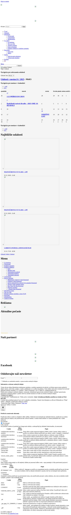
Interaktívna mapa (9, 290)
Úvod (5, 31)
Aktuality (6, 33)
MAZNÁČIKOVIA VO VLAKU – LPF (16, 172)
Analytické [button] (4, 472)
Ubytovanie (11, 36)
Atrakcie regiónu (12, 45)
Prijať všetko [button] (11, 403)
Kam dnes (7, 50)
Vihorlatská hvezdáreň (14, 272)
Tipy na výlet (11, 44)
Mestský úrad (11, 270)
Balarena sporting (12, 287)
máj (5, 86)
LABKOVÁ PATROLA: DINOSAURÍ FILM (17, 248)
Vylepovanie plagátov (13, 58)
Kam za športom (12, 47)
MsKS (9, 53)
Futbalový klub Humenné (15, 281)
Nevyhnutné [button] (4, 421)
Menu (2, 64)
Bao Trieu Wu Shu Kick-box (15, 286)
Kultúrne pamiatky (9, 266)
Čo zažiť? (7, 40)
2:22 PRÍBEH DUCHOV (16, 96)
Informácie (7, 34)
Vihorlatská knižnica (13, 273)
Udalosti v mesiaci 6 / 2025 (12, 79)
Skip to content (5, 1)
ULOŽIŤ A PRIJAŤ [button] (6, 512)
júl (5, 88)
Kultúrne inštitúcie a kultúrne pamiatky (18, 48)
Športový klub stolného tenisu (16, 284)
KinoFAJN (35, 24)
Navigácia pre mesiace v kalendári (13, 83)
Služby (6, 55)
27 (7, 93)
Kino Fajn (10, 51)
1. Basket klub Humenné (14, 289)
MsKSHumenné (35, 18)
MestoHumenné (35, 9)
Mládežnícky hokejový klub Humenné (18, 280)
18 (42, 111)
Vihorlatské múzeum (13, 275)
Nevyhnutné (6, 423)
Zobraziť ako (4, 75)
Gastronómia (11, 37)
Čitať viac (24, 403)
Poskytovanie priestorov (14, 56)
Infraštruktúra (11, 39)
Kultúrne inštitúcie (9, 267)
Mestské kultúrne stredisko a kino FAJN (15, 294)
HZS (9, 269)
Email (3, 378)
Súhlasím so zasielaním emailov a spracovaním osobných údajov (20, 381)
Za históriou (11, 42)
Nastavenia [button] (4, 403)
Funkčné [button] (3, 459)
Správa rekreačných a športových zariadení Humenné (22, 283)
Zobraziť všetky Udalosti (7, 254)
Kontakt (6, 59)
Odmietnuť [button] (18, 403)
